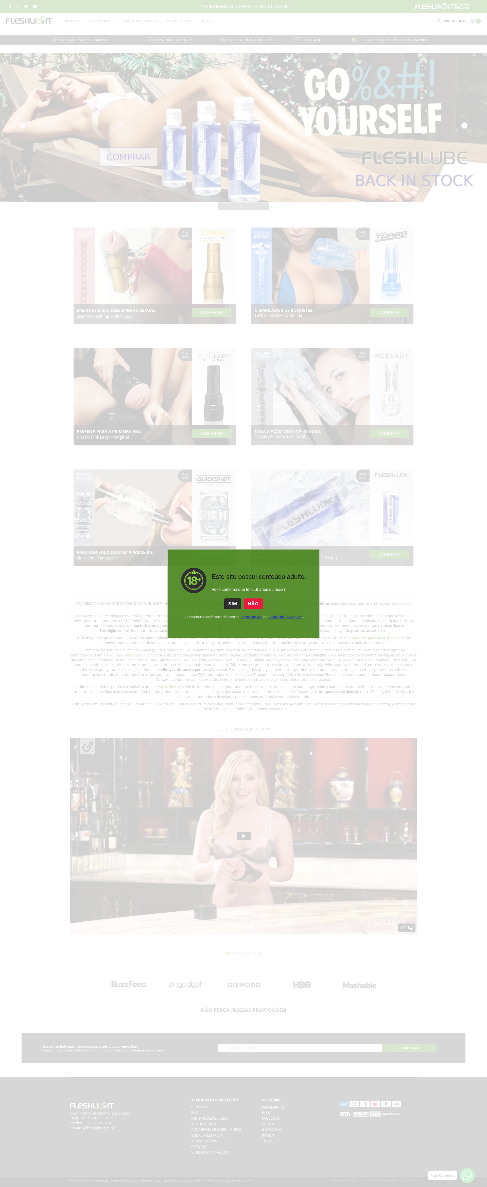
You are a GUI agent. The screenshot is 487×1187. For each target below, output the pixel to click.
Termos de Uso (251, 616)
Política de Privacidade (285, 616)
